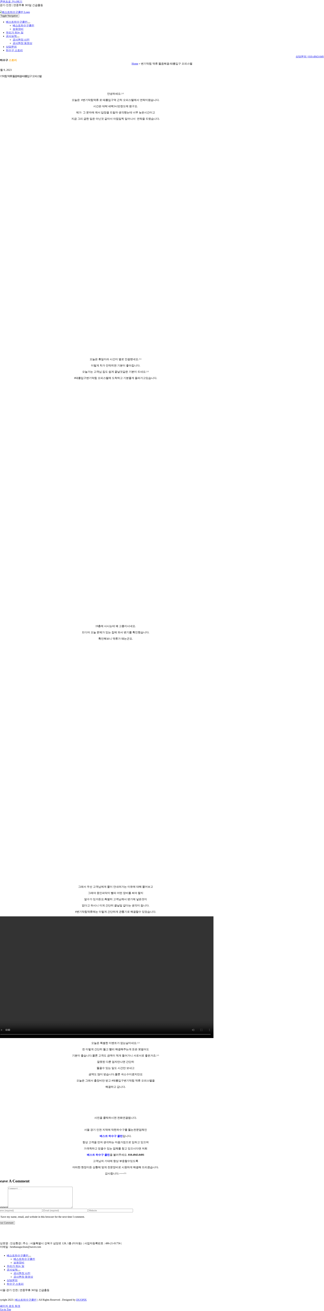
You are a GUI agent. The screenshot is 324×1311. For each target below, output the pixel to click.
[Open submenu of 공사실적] (18, 37)
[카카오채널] (4, 1293)
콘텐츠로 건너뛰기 (11, 1)
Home (135, 63)
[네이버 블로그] (1, 1293)
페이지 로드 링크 (10, 1306)
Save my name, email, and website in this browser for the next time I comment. (43, 1216)
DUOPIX (81, 1299)
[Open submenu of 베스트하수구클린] (29, 22)
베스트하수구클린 (26, 1299)
